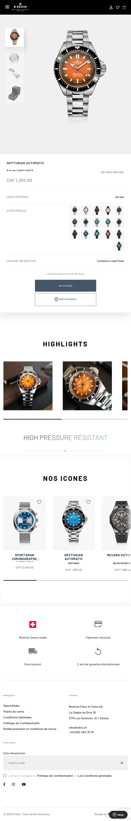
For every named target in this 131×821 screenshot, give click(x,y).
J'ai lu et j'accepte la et (60, 775)
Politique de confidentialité (55, 775)
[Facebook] (4, 784)
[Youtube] (24, 784)
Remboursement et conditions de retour (29, 729)
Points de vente (13, 711)
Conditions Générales (17, 717)
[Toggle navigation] (7, 7)
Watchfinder (11, 706)
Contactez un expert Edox (110, 260)
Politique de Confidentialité (21, 723)
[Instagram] (13, 784)
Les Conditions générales (95, 775)
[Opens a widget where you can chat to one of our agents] (118, 815)
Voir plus (119, 197)
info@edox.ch (78, 727)
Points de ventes (68, 299)
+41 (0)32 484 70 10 (81, 732)
